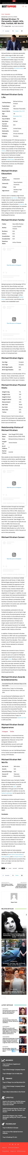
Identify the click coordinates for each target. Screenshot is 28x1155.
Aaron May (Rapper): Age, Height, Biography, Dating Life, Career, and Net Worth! (14, 1117)
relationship (20, 868)
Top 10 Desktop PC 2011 (10, 1137)
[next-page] (5, 998)
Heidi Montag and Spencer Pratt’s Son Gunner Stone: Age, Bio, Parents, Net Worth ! (14, 1110)
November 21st (17, 116)
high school (14, 198)
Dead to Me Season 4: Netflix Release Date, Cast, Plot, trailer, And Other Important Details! (14, 1103)
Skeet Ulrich (11, 854)
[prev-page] (2, 998)
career (10, 868)
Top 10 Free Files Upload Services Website (13, 1133)
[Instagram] (12, 1144)
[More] (21, 31)
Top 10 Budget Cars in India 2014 (12, 1074)
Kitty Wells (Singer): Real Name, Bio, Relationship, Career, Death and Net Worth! (14, 935)
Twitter (12, 731)
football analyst (18, 68)
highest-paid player (7, 793)
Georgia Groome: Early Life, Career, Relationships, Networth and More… (10, 1012)
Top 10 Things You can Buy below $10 (14, 1082)
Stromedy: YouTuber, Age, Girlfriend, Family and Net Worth (14, 964)
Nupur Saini (8, 26)
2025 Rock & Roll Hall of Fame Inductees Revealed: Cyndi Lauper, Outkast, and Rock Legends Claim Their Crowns (11, 1040)
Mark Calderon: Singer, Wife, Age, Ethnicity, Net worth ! (7, 885)
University (21, 204)
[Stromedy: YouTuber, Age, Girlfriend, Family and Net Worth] (14, 953)
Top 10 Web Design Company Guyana (14, 1070)
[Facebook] (10, 1144)
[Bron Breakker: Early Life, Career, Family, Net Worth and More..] (23, 1049)
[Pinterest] (15, 1144)
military (3, 151)
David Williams (19, 854)
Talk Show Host (22, 717)
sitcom (10, 659)
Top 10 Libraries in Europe (10, 1128)
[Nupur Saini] (2, 26)
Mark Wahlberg (5, 856)
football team (10, 159)
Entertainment (6, 1026)
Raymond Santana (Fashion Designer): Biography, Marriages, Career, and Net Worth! (21, 886)
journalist (8, 57)
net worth (15, 868)
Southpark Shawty (18, 856)
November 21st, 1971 (19, 111)
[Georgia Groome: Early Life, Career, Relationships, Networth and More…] (23, 1011)
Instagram (5, 731)
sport (14, 786)
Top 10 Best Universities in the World (14, 1092)
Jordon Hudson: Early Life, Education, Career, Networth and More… (10, 1021)
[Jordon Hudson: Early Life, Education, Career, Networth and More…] (23, 1020)
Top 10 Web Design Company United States (14, 1087)
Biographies (7, 14)
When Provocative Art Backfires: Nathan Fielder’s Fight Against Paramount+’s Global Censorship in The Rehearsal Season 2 (10, 1031)
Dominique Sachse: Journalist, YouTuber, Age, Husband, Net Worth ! (14, 992)
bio (6, 868)
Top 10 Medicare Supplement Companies (11, 1065)
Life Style (10, 16)
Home (2, 14)
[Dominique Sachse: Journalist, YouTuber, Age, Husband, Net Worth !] (14, 981)
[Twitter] (18, 1144)
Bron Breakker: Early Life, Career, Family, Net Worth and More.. (11, 1050)
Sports (15, 16)
